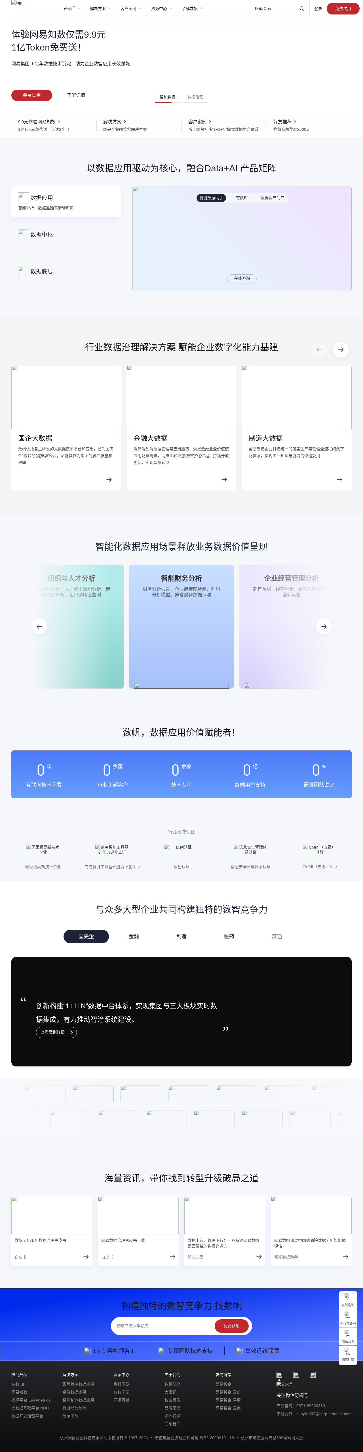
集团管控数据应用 (78, 1384)
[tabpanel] (181, 1011)
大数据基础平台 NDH (30, 1408)
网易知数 (19, 1392)
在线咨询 (242, 278)
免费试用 (343, 8)
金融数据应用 (74, 1392)
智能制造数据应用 (78, 1400)
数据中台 (70, 1415)
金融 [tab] (134, 936)
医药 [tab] (229, 936)
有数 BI (17, 1384)
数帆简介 (172, 1384)
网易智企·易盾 (228, 1400)
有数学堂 (121, 1392)
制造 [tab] (181, 936)
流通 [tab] (277, 936)
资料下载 (121, 1384)
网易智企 (223, 1384)
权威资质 (172, 1400)
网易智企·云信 (228, 1392)
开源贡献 (121, 1400)
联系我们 (172, 1424)
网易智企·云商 (228, 1408)
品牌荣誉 (172, 1408)
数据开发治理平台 (27, 1416)
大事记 (170, 1392)
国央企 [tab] (86, 936)
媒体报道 (172, 1416)
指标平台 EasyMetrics (30, 1400)
